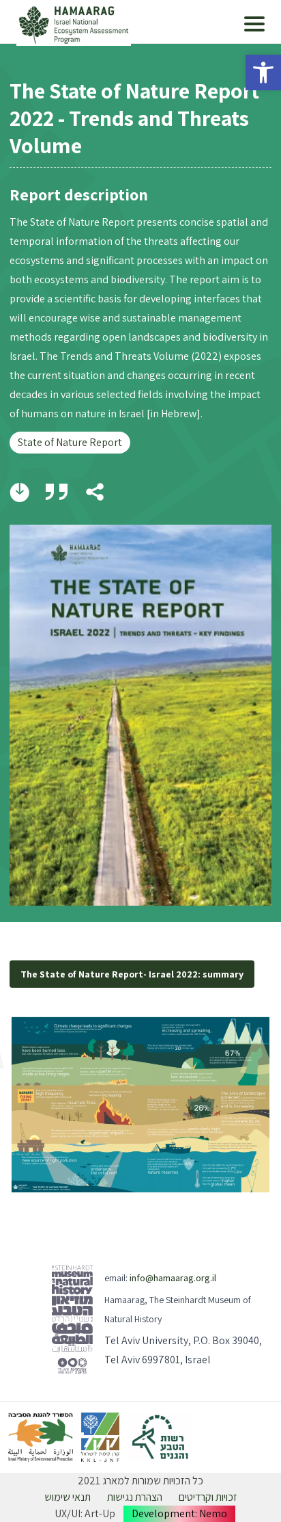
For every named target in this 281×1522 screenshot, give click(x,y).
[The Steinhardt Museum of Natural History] (72, 1319)
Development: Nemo (179, 1513)
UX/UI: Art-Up (85, 1513)
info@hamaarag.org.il (173, 1278)
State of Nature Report (70, 442)
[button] (263, 72)
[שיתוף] (95, 492)
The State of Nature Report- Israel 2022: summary (131, 974)
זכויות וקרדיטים (208, 1497)
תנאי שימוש (67, 1497)
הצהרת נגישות (134, 1497)
